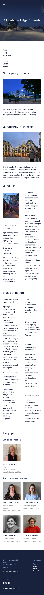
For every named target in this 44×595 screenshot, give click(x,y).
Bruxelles (7, 56)
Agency (35, 564)
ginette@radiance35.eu (12, 541)
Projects (36, 566)
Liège (5, 53)
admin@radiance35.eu (11, 511)
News (35, 569)
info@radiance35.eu (11, 588)
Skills (5, 64)
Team (5, 67)
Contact (36, 571)
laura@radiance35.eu (31, 508)
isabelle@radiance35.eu (12, 472)
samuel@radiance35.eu (32, 541)
